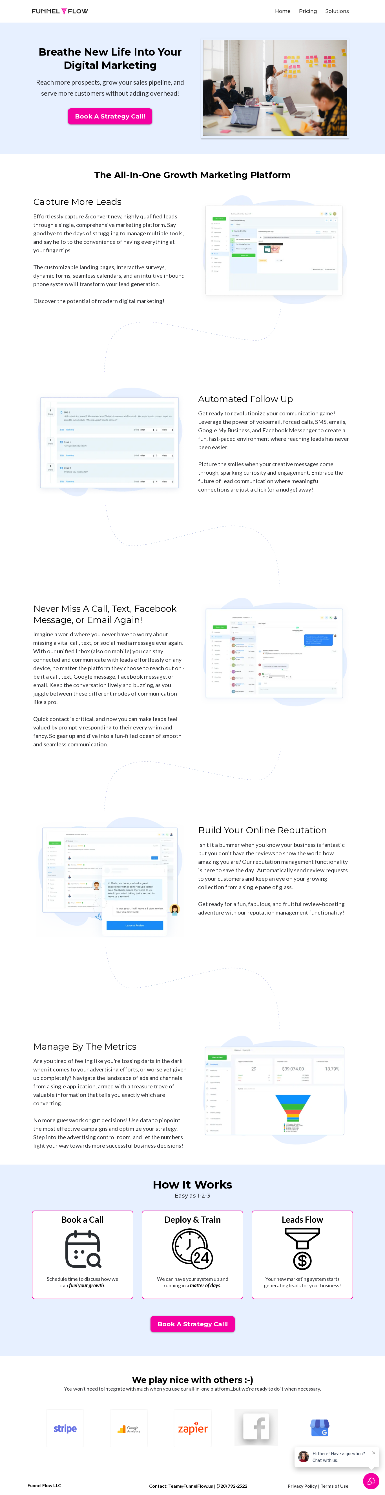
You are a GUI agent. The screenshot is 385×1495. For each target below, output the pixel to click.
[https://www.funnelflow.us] (60, 11)
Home (283, 11)
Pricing (308, 11)
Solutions (337, 11)
